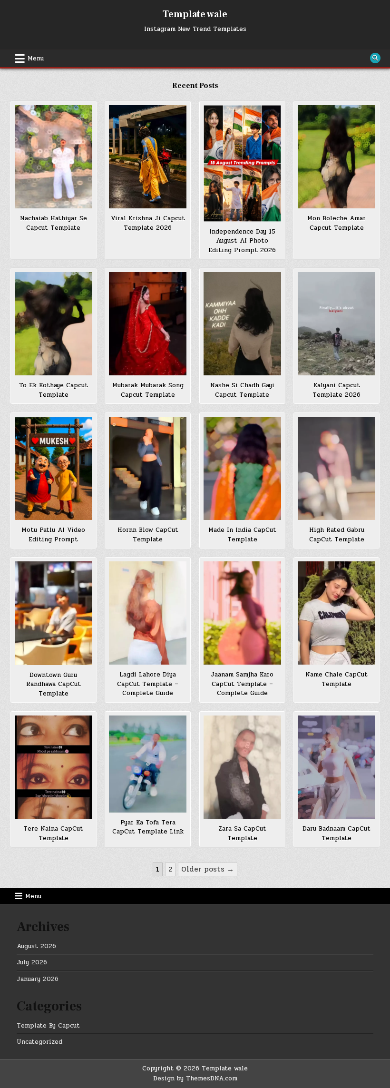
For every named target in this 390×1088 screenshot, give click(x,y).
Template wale (195, 14)
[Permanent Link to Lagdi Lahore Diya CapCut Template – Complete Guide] (147, 613)
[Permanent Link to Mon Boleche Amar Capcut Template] (336, 156)
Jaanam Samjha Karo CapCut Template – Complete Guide (242, 684)
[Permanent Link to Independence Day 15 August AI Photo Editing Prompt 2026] (242, 163)
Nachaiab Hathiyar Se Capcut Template (53, 223)
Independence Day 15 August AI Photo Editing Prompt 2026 (242, 241)
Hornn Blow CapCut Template (147, 534)
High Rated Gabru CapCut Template (336, 534)
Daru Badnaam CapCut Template (336, 833)
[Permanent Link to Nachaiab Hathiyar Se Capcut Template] (53, 156)
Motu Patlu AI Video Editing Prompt (53, 534)
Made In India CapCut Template (242, 534)
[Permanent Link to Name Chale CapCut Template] (336, 613)
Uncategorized (39, 1042)
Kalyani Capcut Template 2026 (336, 390)
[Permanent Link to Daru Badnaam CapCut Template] (336, 767)
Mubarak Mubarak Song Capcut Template (148, 390)
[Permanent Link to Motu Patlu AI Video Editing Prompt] (53, 468)
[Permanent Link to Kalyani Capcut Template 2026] (336, 323)
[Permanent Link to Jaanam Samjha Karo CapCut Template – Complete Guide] (242, 613)
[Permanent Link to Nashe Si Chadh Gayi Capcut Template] (242, 323)
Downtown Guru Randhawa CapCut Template (53, 684)
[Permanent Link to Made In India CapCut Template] (242, 468)
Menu (36, 58)
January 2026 (37, 979)
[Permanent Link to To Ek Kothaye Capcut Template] (53, 323)
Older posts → (207, 869)
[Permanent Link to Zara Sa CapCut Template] (242, 767)
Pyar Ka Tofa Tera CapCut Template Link (148, 827)
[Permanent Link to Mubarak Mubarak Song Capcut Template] (147, 323)
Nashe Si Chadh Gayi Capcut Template (242, 390)
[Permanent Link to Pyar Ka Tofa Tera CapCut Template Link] (147, 764)
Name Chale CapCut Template (336, 679)
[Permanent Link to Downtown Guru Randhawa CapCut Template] (53, 613)
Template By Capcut (48, 1025)
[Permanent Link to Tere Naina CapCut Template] (53, 767)
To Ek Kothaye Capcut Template (53, 390)
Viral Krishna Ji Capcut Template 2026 (148, 223)
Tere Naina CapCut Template (53, 833)
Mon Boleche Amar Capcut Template (336, 223)
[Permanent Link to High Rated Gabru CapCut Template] (336, 468)
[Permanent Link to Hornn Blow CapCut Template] (147, 468)
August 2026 (36, 946)
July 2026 (32, 962)
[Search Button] (375, 58)
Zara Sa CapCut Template (242, 833)
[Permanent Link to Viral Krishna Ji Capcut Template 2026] (147, 156)
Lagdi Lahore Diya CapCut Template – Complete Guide (147, 684)
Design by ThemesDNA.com (195, 1078)
